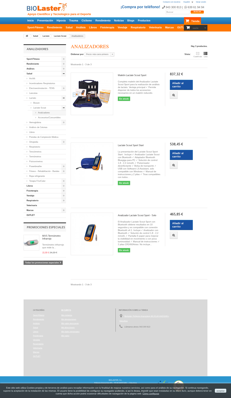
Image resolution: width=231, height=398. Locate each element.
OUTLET (182, 27)
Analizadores (43, 112)
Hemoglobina (35, 122)
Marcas (169, 27)
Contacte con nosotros (171, 2)
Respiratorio (138, 27)
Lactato (32, 98)
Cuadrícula (197, 56)
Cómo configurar (151, 393)
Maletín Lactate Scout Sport (132, 75)
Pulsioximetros (36, 161)
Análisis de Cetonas (38, 127)
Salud (69, 27)
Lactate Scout (39, 108)
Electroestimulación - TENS (42, 88)
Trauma (73, 20)
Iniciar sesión (201, 2)
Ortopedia (33, 142)
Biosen (36, 103)
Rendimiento (103, 20)
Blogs (130, 20)
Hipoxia (61, 20)
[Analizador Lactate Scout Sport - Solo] (92, 234)
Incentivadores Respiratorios (42, 83)
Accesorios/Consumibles (49, 117)
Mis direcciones (68, 328)
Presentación (45, 20)
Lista (205, 56)
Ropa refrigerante (37, 176)
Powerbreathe (35, 166)
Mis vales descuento (70, 323)
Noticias (119, 20)
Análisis (81, 27)
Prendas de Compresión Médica (43, 137)
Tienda (195, 21)
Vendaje (122, 27)
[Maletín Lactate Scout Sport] (92, 94)
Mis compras (66, 315)
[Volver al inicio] (27, 36)
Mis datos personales (70, 332)
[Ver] (174, 95)
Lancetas (33, 93)
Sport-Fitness (35, 27)
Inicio (30, 20)
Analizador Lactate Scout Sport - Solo (137, 215)
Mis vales (65, 336)
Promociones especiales (46, 227)
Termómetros (35, 156)
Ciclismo (87, 20)
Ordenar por (77, 54)
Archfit (32, 78)
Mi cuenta (66, 310)
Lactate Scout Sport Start (131, 145)
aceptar (221, 390)
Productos (144, 20)
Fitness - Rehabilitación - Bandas (44, 171)
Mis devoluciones (68, 319)
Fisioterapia (107, 27)
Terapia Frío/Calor (37, 181)
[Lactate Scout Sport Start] (92, 164)
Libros (93, 27)
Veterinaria (155, 27)
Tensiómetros (35, 152)
